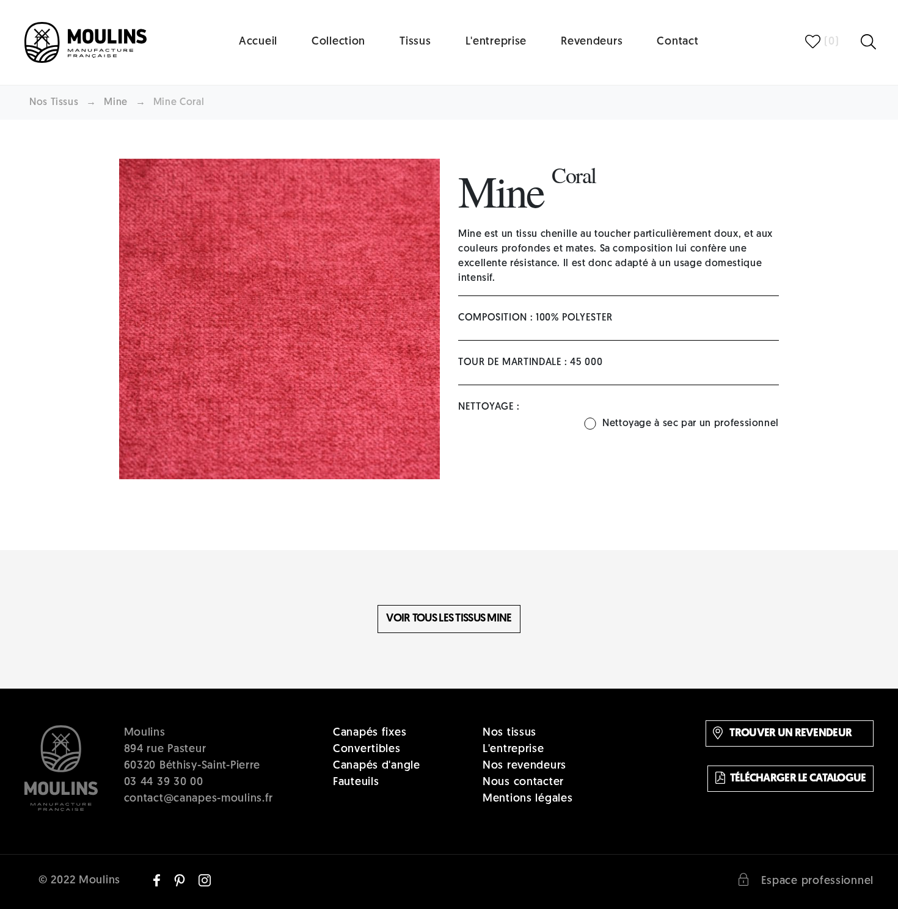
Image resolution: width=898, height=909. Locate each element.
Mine (116, 102)
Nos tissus (509, 733)
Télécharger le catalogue (798, 778)
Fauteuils (356, 782)
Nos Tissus (53, 102)
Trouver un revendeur (790, 733)
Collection (338, 42)
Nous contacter (523, 782)
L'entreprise (496, 42)
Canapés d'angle (376, 766)
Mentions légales (528, 799)
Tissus (415, 42)
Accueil (258, 42)
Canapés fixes (369, 733)
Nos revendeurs (524, 766)
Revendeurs (591, 42)
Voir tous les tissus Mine (448, 619)
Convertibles (367, 749)
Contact (677, 42)
